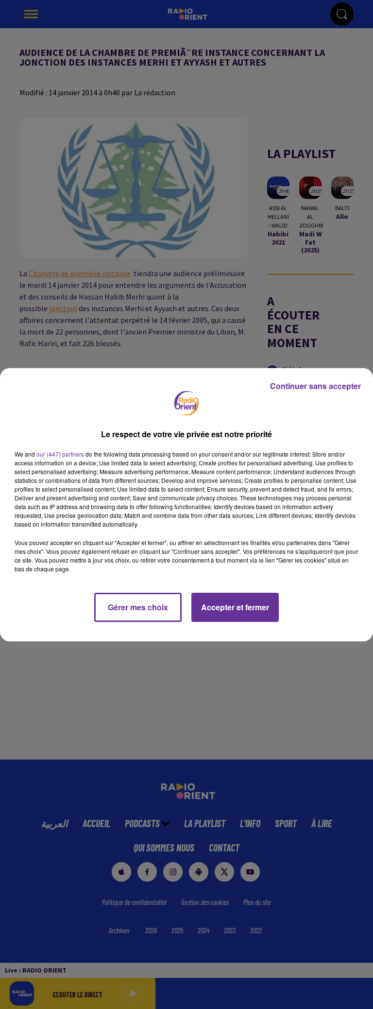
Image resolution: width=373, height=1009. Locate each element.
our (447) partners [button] (60, 454)
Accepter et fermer (235, 607)
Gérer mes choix (138, 607)
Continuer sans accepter (315, 385)
